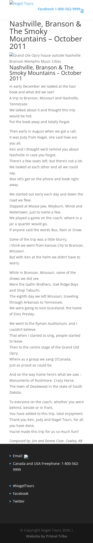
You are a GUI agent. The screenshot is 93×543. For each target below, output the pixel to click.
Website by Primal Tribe (46, 536)
